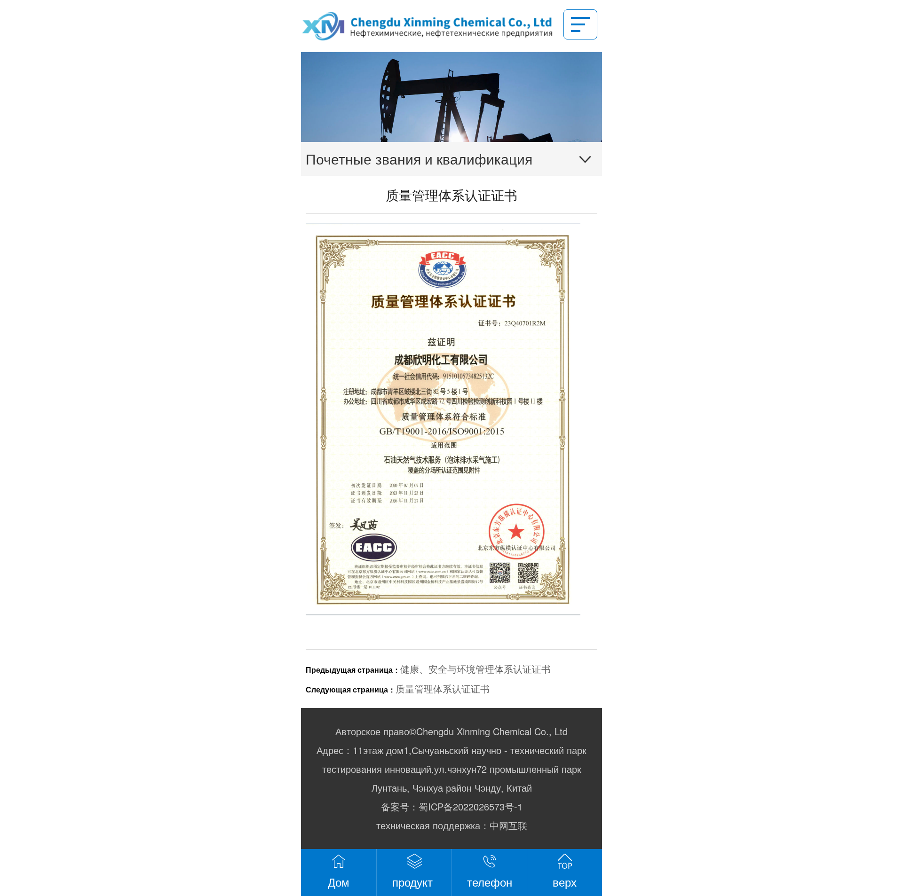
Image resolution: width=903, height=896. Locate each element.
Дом (338, 881)
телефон (489, 881)
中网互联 (508, 825)
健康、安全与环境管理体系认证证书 (475, 669)
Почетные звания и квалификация (419, 159)
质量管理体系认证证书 (443, 688)
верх (565, 881)
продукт (414, 881)
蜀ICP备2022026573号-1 (471, 806)
